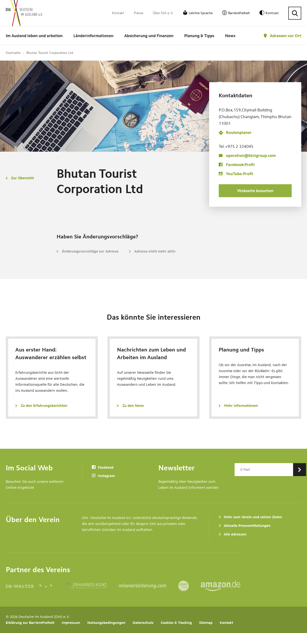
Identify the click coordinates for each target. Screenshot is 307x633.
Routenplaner (239, 132)
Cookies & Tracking (176, 623)
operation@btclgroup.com (251, 155)
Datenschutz (143, 623)
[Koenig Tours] (189, 586)
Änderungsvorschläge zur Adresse (90, 251)
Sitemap (206, 623)
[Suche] (294, 13)
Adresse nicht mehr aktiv (155, 251)
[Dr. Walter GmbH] (35, 586)
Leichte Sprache (201, 13)
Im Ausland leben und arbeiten (34, 35)
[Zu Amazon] (220, 586)
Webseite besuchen (255, 190)
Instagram (106, 476)
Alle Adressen (235, 534)
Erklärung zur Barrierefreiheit (30, 623)
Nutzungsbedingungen (106, 623)
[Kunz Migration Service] (92, 586)
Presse (138, 13)
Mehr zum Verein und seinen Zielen (253, 517)
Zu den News (133, 405)
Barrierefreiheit (239, 13)
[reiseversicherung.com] (148, 586)
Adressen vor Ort (285, 35)
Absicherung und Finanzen (148, 35)
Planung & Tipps (199, 35)
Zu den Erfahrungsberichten (44, 405)
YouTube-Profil (239, 174)
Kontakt (118, 13)
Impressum (71, 623)
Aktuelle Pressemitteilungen (247, 526)
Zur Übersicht (22, 178)
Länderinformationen (93, 35)
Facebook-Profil (240, 165)
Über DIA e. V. (163, 13)
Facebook (105, 467)
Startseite (13, 53)
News (230, 35)
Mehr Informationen (241, 405)
